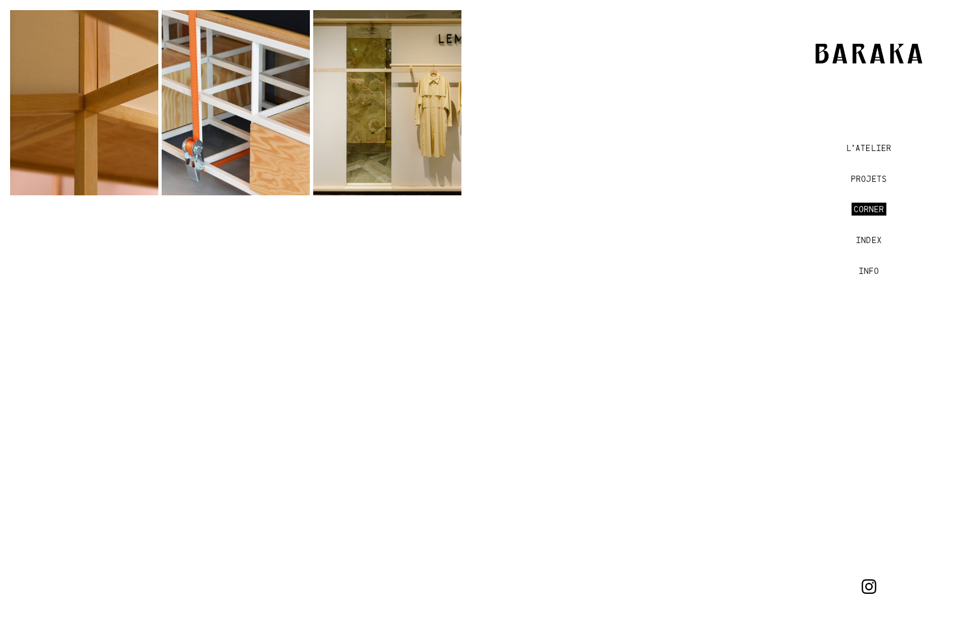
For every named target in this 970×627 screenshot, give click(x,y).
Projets (868, 179)
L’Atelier (869, 148)
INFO (869, 271)
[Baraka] (869, 58)
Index (868, 240)
